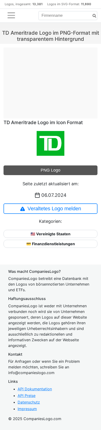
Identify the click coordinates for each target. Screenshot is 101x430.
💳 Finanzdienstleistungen (50, 243)
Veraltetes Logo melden (54, 208)
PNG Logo (50, 170)
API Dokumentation (35, 389)
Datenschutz (29, 402)
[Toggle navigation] (11, 15)
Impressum (27, 408)
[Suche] (92, 16)
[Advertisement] (50, 80)
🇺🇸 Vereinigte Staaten (50, 234)
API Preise (26, 395)
